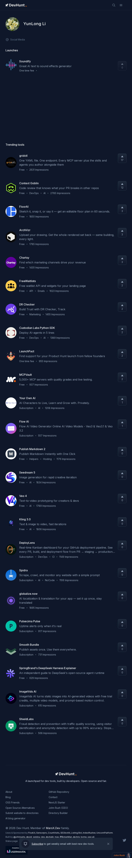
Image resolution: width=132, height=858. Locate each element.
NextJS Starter (57, 802)
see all (91, 837)
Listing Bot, (77, 832)
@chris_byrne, (80, 837)
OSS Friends (13, 802)
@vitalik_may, (53, 837)
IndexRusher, (89, 832)
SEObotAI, (65, 832)
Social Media (17, 39)
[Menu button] (121, 5)
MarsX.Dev (53, 828)
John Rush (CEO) (58, 807)
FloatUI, (32, 832)
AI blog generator (15, 818)
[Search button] (114, 5)
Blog (8, 797)
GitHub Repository (59, 791)
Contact (53, 797)
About (9, 791)
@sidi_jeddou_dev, (36, 837)
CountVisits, (54, 832)
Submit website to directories (22, 813)
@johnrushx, (19, 837)
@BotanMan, (66, 837)
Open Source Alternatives (20, 807)
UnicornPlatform (104, 832)
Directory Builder (58, 813)
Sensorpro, (42, 832)
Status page (12, 841)
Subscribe (37, 843)
